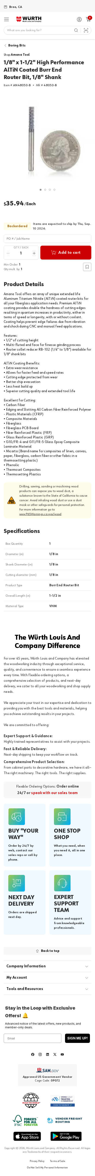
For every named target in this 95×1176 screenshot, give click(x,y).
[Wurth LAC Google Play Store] (66, 1136)
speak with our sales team (54, 793)
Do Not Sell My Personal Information (47, 1167)
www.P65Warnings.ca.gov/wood (40, 514)
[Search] (76, 30)
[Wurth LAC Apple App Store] (27, 1136)
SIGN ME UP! (77, 1038)
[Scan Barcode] (86, 30)
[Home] (29, 19)
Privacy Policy (37, 1161)
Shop (17, 54)
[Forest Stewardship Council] (25, 1120)
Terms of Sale (57, 1161)
